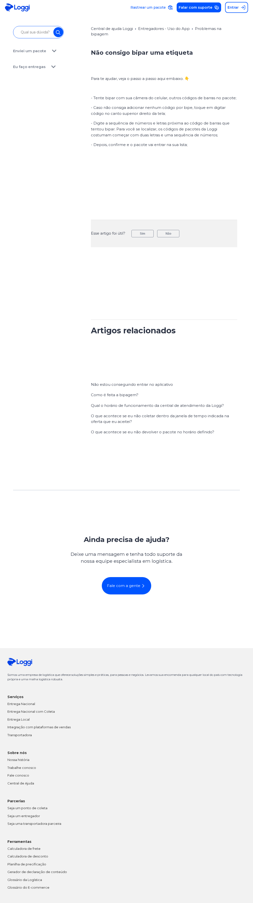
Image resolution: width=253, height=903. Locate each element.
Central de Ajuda (20, 783)
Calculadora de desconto (27, 856)
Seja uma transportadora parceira (34, 824)
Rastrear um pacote (148, 7)
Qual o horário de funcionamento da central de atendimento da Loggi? (157, 405)
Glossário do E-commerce (28, 887)
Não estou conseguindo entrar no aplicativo (132, 384)
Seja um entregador (23, 816)
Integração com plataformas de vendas (39, 727)
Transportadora (19, 735)
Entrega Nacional (21, 704)
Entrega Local (18, 719)
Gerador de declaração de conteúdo (37, 872)
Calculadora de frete (24, 849)
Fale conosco (18, 775)
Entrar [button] (233, 7)
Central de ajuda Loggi (112, 28)
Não (168, 233)
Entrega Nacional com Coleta (31, 711)
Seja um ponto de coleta (27, 808)
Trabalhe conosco (21, 768)
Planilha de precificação (26, 864)
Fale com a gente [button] (123, 585)
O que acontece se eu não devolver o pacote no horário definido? (152, 432)
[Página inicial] (17, 7)
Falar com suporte (195, 7)
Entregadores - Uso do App (164, 28)
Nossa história (18, 760)
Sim (142, 233)
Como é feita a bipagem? (114, 394)
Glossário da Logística (24, 880)
